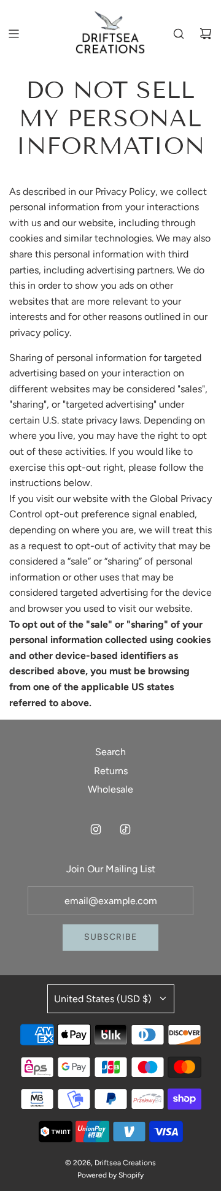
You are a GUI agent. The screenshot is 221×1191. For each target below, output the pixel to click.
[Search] (178, 33)
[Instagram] (95, 829)
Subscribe (110, 937)
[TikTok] (125, 829)
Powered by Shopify (110, 1175)
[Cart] (205, 33)
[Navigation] (13, 33)
